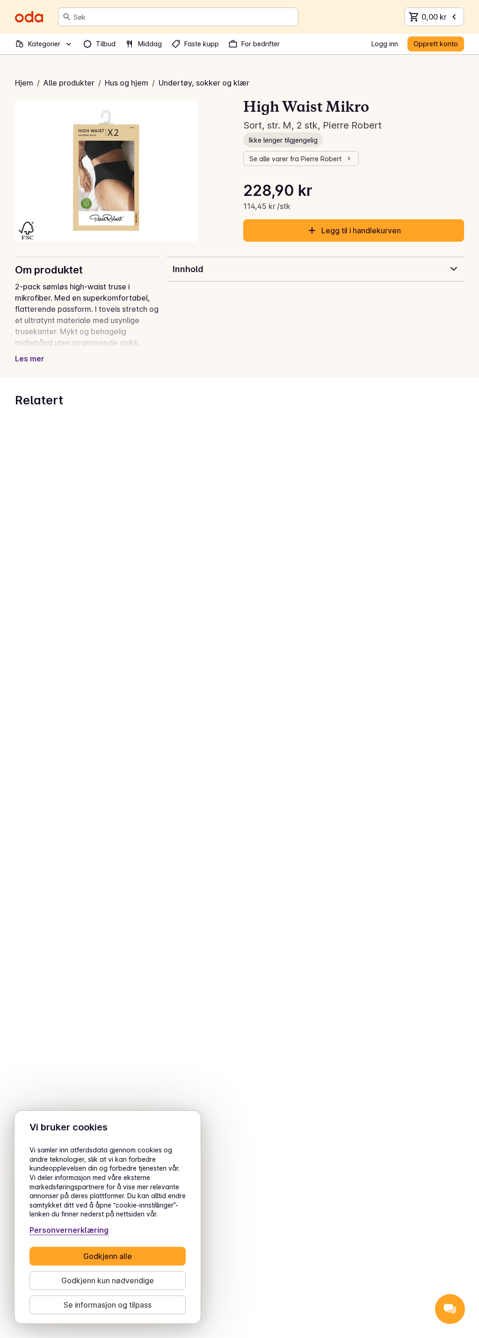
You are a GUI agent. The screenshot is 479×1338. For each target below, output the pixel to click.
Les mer (29, 358)
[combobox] (183, 17)
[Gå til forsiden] (29, 16)
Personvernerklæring (69, 1230)
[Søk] (67, 17)
